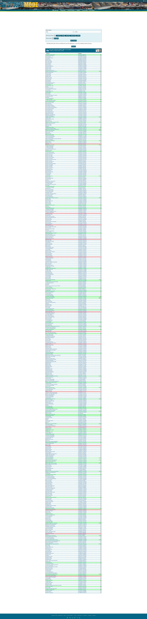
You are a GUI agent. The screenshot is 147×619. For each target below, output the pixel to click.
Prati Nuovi (48, 440)
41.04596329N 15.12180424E (82, 512)
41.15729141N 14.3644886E (82, 590)
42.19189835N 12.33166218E (82, 548)
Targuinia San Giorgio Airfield (50, 525)
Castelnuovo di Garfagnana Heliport (51, 193)
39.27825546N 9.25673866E (82, 300)
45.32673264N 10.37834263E (82, 325)
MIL (57, 38)
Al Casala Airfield (48, 65)
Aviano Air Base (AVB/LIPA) (50, 101)
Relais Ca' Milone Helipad (50, 455)
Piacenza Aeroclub (48, 413)
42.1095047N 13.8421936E (82, 220)
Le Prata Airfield (48, 331)
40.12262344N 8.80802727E (82, 54)
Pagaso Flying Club (49, 390)
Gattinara (47, 284)
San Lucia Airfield (48, 480)
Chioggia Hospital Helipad (50, 209)
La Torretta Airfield (49, 324)
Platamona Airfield (48, 427)
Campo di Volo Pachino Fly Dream (51, 159)
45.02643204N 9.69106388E (82, 416)
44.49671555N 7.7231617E (82, 143)
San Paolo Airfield (48, 483)
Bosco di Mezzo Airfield (49, 131)
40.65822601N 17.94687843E (82, 140)
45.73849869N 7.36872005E (82, 221)
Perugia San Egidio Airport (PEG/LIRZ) (51, 409)
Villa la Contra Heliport (49, 582)
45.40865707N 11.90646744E (82, 388)
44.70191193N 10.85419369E (82, 169)
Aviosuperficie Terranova (49, 112)
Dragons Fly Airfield (49, 243)
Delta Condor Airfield (49, 237)
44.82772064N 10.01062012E (82, 170)
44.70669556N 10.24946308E (82, 103)
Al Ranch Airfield (48, 67)
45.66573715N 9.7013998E (82, 122)
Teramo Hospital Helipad (49, 527)
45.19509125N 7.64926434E (82, 541)
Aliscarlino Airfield (49, 77)
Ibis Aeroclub (48, 299)
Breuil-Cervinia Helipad (49, 139)
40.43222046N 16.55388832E (82, 351)
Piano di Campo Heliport (49, 420)
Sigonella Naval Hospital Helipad (50, 509)
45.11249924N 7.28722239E (82, 168)
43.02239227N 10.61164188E (82, 299)
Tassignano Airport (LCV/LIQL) (50, 526)
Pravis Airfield (48, 444)
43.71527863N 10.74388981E (82, 466)
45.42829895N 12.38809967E (82, 564)
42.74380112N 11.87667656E (82, 57)
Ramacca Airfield (48, 450)
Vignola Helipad (48, 581)
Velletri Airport (48, 561)
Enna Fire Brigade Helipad (50, 247)
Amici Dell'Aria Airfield (49, 83)
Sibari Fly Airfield (48, 506)
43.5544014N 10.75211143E (82, 439)
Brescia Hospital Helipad (49, 137)
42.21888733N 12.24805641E (82, 559)
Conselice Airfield (48, 218)
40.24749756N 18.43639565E (82, 491)
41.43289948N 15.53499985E (82, 266)
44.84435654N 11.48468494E (82, 301)
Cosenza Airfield (48, 224)
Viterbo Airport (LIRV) (49, 586)
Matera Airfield (48, 351)
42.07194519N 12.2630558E (82, 495)
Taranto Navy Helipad (49, 522)
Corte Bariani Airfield (49, 223)
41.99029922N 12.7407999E (82, 298)
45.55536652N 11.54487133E (82, 476)
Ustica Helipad (48, 550)
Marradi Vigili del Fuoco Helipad (50, 350)
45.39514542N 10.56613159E (82, 240)
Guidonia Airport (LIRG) (49, 298)
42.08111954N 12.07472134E (82, 134)
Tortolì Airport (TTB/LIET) (50, 533)
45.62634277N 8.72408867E (82, 355)
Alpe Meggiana (48, 80)
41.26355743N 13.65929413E (82, 275)
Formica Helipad (48, 276)
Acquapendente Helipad (49, 57)
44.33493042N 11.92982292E (82, 492)
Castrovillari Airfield (49, 195)
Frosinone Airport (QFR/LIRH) (50, 279)
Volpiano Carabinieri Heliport (50, 589)
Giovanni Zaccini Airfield (49, 292)
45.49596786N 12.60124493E (82, 311)
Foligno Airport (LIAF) (49, 269)
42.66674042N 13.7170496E (82, 527)
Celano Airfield (48, 198)
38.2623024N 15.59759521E (82, 282)
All (55, 35)
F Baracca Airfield (48, 250)
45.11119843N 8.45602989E (82, 184)
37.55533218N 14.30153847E (82, 248)
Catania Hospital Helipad (49, 196)
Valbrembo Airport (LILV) (50, 553)
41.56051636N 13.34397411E (82, 292)
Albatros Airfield (48, 68)
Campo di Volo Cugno (49, 155)
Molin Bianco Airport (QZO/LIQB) (51, 361)
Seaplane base (73, 35)
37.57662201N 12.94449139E (82, 112)
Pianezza (47, 418)
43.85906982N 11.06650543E (82, 443)
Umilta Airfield (48, 548)
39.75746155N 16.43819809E (82, 506)
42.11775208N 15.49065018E (82, 478)
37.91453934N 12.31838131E (82, 254)
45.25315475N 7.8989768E (82, 180)
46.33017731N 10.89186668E (82, 307)
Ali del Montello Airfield (49, 72)
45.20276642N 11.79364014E (82, 214)
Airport (58, 35)
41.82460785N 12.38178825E (82, 420)
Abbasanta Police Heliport (50, 55)
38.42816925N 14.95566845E (82, 591)
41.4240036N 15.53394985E (82, 267)
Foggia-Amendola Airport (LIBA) (51, 268)
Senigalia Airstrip (48, 504)
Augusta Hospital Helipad (49, 98)
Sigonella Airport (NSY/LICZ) (50, 508)
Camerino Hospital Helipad (50, 152)
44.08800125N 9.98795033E (82, 497)
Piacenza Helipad (48, 416)
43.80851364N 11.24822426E (82, 178)
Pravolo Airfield (48, 445)
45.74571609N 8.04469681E (82, 80)
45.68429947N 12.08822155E (82, 309)
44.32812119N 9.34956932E (82, 484)
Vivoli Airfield (48, 587)
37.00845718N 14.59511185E (82, 111)
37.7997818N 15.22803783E (82, 85)
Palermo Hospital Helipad (49, 395)
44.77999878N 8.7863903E (82, 380)
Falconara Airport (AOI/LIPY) (50, 251)
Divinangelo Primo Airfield (50, 241)
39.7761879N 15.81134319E (82, 110)
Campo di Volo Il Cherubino (50, 157)
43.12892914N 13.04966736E (82, 152)
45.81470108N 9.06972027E (82, 217)
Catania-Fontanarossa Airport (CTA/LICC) (52, 197)
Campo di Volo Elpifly (49, 156)
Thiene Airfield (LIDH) (49, 529)
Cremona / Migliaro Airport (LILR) (51, 226)
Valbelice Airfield (48, 552)
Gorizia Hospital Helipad (49, 295)
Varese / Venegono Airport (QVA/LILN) (51, 560)
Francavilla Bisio (48, 278)
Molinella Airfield (48, 362)
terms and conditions (70, 615)
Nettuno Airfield (48, 378)
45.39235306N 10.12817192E (82, 124)
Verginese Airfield (48, 569)
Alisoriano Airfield (49, 78)
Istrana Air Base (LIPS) (49, 309)
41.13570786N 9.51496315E (82, 582)
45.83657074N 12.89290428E (82, 219)
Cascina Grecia (48, 188)
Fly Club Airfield (48, 264)
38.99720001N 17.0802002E (82, 228)
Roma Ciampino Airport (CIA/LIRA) (51, 463)
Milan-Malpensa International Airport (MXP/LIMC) (53, 355)
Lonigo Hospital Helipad (49, 341)
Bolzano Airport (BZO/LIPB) (50, 130)
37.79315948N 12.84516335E (82, 133)
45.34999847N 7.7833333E (82, 188)
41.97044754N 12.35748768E (82, 322)
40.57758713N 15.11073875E (82, 408)
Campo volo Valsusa (49, 168)
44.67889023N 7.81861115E (82, 165)
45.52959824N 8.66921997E (82, 151)
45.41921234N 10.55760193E (82, 330)
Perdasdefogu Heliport (49, 407)
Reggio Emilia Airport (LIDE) (50, 454)
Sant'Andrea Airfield (49, 491)
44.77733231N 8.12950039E (82, 164)
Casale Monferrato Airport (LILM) (51, 184)
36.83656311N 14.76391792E (82, 360)
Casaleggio (47, 185)
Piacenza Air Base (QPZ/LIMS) (50, 414)
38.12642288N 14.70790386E (82, 171)
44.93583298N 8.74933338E (82, 422)
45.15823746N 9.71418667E (82, 212)
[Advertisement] (73, 20)
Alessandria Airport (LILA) (50, 70)
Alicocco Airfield (48, 73)
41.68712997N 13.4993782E (82, 313)
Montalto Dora (48, 367)
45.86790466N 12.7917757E (82, 391)
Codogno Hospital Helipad (50, 212)
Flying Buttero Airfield (49, 265)
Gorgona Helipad (48, 293)
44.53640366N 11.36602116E (82, 128)
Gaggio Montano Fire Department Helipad (52, 281)
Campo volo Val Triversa (49, 167)
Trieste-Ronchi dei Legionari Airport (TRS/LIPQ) (53, 540)
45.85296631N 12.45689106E (82, 142)
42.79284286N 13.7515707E (82, 583)
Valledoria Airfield (48, 557)
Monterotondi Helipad (49, 370)
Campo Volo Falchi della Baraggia (51, 163)
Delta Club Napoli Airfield (50, 236)
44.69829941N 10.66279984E (82, 454)
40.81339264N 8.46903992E (82, 427)
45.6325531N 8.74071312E (82, 187)
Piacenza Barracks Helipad (50, 415)
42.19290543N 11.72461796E (82, 525)
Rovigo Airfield (48, 467)
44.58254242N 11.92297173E (82, 75)
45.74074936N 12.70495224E (82, 399)
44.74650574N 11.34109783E (82, 412)
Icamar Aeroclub (48, 300)
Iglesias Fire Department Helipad (50, 302)
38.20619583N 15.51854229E (82, 352)
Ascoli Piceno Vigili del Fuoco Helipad (51, 95)
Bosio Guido (48, 132)
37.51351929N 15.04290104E (82, 196)
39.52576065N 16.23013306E (82, 224)
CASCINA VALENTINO (50, 189)
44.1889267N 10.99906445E (82, 281)
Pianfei (47, 419)
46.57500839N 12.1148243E (82, 256)
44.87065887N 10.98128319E (82, 239)
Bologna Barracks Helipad (50, 127)
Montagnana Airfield (49, 366)
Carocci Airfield (48, 179)
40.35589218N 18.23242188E (82, 271)
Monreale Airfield (48, 365)
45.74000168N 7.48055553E (82, 162)
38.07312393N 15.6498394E (82, 453)
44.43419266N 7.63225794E (82, 132)
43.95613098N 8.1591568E (82, 84)
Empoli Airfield (48, 246)
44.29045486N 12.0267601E (82, 584)
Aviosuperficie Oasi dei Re (50, 108)
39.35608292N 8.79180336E (82, 558)
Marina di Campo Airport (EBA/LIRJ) (51, 349)
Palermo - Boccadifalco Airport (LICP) (51, 393)
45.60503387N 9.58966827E (82, 385)
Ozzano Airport (48, 386)
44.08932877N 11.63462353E (82, 350)
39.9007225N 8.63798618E (82, 384)
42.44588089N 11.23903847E (82, 383)
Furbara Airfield (48, 280)
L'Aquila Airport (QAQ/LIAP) (50, 312)
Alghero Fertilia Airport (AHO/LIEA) (51, 71)
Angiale (47, 86)
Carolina (47, 180)
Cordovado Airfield (49, 219)
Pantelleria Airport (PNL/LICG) (50, 398)
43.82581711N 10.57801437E (82, 526)
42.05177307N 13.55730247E (82, 198)
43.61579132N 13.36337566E (82, 251)
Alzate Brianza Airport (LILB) (50, 82)
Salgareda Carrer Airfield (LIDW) (51, 472)
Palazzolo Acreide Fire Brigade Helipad (51, 392)
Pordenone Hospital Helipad (50, 435)
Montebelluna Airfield (49, 368)
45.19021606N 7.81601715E (82, 589)
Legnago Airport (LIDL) (49, 334)
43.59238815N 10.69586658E (82, 554)
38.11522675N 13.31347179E (82, 393)
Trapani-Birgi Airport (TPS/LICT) (51, 535)
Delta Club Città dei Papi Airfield (50, 235)
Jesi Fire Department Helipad (50, 310)
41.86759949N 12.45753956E (82, 477)
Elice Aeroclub (48, 245)
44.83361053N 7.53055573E (82, 86)
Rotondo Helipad (48, 465)
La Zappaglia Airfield (49, 325)
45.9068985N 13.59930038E (82, 294)
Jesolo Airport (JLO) (49, 311)
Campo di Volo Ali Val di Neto (50, 153)
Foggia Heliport (48, 267)
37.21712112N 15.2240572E (82, 99)
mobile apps (89, 615)
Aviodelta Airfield (48, 103)
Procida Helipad (48, 446)
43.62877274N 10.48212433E (82, 339)
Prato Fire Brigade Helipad (50, 443)
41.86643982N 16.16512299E (82, 578)
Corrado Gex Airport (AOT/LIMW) (51, 221)
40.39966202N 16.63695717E (82, 426)
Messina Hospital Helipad (49, 352)
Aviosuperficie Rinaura (49, 109)
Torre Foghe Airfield (49, 532)
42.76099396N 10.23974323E (82, 349)
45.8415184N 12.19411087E (82, 250)
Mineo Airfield (48, 357)
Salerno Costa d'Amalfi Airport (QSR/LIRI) (52, 471)
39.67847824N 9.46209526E (82, 406)
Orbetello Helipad (48, 383)
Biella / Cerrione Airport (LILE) (50, 123)
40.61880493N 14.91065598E (82, 471)
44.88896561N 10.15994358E (82, 272)
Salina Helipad (48, 473)
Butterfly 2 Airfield (49, 142)
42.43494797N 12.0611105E (82, 586)
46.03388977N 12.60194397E (82, 101)
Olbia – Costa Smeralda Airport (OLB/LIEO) (52, 381)
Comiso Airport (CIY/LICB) (50, 216)
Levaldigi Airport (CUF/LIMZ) (50, 336)
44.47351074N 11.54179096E (82, 386)
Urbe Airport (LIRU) (49, 549)
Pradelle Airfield (48, 438)
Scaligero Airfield (48, 502)
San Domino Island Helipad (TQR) (51, 478)
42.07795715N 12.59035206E (82, 370)
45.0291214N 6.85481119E (82, 500)
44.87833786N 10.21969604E (82, 475)
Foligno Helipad (48, 270)
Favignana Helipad (49, 254)
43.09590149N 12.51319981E (82, 409)
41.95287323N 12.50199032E (82, 549)
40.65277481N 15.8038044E (82, 437)
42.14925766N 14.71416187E (82, 581)
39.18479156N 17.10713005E (82, 153)
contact (75, 615)
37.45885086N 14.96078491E (82, 509)
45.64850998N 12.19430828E (82, 539)
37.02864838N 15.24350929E (82, 109)
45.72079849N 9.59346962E (82, 553)
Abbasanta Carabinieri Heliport (50, 54)
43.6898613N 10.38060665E (82, 424)
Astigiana (47, 97)
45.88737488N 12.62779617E (82, 125)
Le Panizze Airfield (49, 330)
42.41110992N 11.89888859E (82, 479)
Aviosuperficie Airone (49, 104)
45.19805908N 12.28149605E (82, 209)
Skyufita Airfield (48, 512)
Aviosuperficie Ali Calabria (50, 105)
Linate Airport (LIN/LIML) (50, 337)
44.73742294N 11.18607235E (82, 227)
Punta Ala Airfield (48, 447)
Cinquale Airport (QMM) (49, 210)
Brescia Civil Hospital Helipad (50, 136)
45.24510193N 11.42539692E (82, 366)
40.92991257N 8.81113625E (82, 557)
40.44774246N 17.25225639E (82, 522)
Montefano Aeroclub (49, 369)
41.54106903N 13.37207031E (82, 390)
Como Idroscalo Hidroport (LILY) (51, 217)
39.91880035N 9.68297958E (82, 533)
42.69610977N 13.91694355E (82, 421)
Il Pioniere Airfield (48, 305)
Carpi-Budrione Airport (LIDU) (50, 181)
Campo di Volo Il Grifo (49, 158)
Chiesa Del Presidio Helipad (50, 208)
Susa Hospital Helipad (49, 521)
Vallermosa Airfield (49, 558)
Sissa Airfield (48, 511)
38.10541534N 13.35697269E (82, 396)
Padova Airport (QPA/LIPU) (50, 387)
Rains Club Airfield (49, 449)
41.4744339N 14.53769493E (82, 363)
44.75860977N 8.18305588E (82, 126)
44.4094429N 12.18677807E (82, 452)
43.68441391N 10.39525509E (82, 423)
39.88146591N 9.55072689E (82, 328)
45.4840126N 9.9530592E (81, 480)
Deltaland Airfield (48, 239)
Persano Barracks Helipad (49, 408)
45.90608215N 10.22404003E (82, 249)
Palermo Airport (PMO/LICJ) (50, 394)
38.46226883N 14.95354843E (82, 338)
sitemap (65, 615)
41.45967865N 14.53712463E (82, 364)
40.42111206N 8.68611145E (82, 306)
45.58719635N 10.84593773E (82, 242)
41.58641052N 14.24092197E (82, 308)
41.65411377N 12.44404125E (82, 442)
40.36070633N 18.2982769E (82, 332)
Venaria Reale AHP (49, 562)
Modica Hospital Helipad (49, 360)
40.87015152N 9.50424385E (82, 382)
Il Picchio (47, 303)
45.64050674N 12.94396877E (82, 141)
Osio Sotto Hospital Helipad (50, 385)
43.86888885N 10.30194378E (82, 237)
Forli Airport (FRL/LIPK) (49, 274)
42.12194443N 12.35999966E (82, 199)
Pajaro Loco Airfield (49, 391)
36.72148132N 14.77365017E (82, 108)
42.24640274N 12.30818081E (82, 179)
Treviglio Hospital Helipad (50, 537)
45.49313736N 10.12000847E (82, 438)
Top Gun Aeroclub (48, 530)
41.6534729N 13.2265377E (82, 73)
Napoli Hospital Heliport (49, 377)
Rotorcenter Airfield (49, 466)
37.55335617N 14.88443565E (82, 106)
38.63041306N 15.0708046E (82, 397)
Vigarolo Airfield (48, 579)
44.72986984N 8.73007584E (82, 278)
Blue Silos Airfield (48, 125)
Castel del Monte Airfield (49, 190)
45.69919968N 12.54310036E (82, 472)
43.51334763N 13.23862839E (82, 310)
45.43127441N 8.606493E (81, 379)
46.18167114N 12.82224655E (82, 498)
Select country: (48, 30)
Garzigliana (47, 283)
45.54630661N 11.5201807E (82, 577)
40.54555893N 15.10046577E (82, 81)
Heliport (78, 35)
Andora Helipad (48, 84)
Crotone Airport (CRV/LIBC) (50, 228)
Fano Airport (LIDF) (49, 253)
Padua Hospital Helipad (49, 389)
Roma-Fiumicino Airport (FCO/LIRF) (51, 464)
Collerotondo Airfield (49, 213)
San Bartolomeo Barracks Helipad (51, 474)
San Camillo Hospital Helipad (50, 477)
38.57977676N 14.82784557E (82, 473)
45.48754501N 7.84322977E (82, 367)
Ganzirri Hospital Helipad (49, 282)
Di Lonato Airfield (48, 240)
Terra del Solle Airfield (49, 528)
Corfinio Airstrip (48, 220)
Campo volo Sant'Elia (49, 166)
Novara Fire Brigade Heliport (50, 379)
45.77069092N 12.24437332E (82, 69)
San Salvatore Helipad (49, 484)
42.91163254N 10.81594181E (82, 77)
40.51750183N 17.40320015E (82, 523)
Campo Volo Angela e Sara (50, 161)
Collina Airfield (48, 215)
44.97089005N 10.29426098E (82, 511)
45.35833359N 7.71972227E (82, 211)
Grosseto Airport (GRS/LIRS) (50, 297)
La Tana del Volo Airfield (49, 323)
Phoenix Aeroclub (48, 412)
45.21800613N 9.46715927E (82, 579)
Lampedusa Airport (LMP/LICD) (50, 327)
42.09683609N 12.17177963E (82, 135)
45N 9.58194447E (80, 413)
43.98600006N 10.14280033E (82, 210)
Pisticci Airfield (48, 426)
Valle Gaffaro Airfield (49, 556)
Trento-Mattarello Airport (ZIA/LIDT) (51, 536)
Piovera (47, 422)
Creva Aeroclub (48, 227)
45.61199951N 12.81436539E (82, 66)
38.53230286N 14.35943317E (82, 74)
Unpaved (67, 35)
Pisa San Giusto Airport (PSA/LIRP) (51, 423)
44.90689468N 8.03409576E (82, 167)
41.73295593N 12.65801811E (82, 191)
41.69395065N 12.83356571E (82, 561)
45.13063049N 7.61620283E (82, 562)
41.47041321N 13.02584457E (82, 241)
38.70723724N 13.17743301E (82, 550)
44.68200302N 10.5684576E (82, 530)
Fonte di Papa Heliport (49, 273)
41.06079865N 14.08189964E (82, 296)
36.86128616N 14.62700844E (82, 107)
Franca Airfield (48, 277)
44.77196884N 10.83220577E (82, 592)
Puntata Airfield (48, 448)
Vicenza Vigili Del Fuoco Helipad (51, 577)
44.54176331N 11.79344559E (82, 218)
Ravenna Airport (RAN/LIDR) (50, 451)
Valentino (47, 555)
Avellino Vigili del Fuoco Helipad (51, 100)
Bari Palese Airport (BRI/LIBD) (50, 114)
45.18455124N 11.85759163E (82, 113)
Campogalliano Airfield (49, 169)
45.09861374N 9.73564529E (82, 354)
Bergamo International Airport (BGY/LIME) (52, 122)
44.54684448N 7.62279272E (82, 336)
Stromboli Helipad (48, 520)
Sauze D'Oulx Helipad (49, 500)
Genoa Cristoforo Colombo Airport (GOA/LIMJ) (53, 285)
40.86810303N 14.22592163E (82, 377)
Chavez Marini (48, 207)
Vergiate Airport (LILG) (49, 568)
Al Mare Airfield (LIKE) (49, 66)
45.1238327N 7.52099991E (82, 418)
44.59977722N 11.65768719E (82, 362)
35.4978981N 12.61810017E (82, 327)
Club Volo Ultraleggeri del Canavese (51, 211)
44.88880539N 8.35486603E (82, 97)
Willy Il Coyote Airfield (49, 592)
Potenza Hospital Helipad (49, 437)
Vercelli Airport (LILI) (49, 567)
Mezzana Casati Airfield (49, 354)
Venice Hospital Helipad (49, 565)
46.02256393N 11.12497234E (82, 536)
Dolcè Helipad (48, 242)
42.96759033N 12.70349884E (82, 270)
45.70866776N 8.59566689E (82, 303)
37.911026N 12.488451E (81, 535)
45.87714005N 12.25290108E (82, 455)
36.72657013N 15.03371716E (82, 159)
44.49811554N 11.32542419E (82, 127)
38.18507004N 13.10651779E (82, 394)
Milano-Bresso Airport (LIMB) (50, 356)
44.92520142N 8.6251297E (82, 70)
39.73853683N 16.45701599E (82, 243)
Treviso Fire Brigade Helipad (50, 538)
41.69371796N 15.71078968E (82, 465)
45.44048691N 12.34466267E (82, 565)
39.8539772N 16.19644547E (82, 195)
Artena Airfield (48, 94)
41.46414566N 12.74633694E (82, 93)
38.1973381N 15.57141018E (82, 353)
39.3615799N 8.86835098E (82, 469)
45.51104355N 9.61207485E (82, 537)
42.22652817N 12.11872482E (82, 79)
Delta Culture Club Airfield (50, 238)
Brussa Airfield (48, 141)
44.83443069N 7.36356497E (82, 283)
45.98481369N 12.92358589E (82, 65)
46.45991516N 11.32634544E (82, 130)
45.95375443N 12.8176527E (82, 186)
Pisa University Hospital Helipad (50, 425)
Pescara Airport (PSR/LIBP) (50, 411)
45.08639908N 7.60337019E (82, 531)
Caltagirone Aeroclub (49, 150)
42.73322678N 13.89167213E (82, 225)
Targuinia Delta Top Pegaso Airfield (51, 524)
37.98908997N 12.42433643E (82, 276)
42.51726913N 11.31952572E (82, 265)
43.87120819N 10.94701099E (82, 304)
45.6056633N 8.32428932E (82, 284)
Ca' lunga (47, 143)
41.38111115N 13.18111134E (82, 102)
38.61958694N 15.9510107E (82, 105)
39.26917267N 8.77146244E (82, 323)
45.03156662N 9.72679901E (82, 415)
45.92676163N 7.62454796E (82, 139)
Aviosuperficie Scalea (49, 110)
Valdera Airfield (48, 554)
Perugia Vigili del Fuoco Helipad (50, 410)
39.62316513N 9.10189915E (82, 496)
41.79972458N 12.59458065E (82, 463)
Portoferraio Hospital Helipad (50, 436)
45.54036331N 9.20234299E (82, 356)
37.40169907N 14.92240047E (82, 508)
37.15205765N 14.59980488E (82, 131)
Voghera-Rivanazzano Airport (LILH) (51, 588)
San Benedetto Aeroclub (49, 475)
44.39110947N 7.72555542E (82, 419)
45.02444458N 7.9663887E (82, 194)
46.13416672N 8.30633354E (82, 207)
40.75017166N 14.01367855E (82, 446)
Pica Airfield (48, 421)
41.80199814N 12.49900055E (82, 208)
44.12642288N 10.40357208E (82, 193)
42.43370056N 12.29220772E (82, 78)
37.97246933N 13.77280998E (82, 68)
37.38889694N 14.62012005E (82, 450)
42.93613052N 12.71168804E (82, 269)
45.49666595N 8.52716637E (82, 185)
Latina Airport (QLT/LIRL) (50, 329)
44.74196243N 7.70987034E (82, 166)
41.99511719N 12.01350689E (82, 280)
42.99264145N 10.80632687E (82, 587)
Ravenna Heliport (48, 452)
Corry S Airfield (48, 222)
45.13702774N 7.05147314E (82, 521)
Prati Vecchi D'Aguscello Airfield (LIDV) (52, 441)
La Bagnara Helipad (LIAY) (50, 313)
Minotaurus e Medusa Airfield (50, 358)
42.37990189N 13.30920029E (82, 312)
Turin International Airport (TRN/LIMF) (51, 541)
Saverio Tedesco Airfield (49, 501)
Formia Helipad (48, 275)
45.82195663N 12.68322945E (82, 444)
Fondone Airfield (48, 271)
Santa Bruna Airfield (49, 493)
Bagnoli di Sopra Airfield (49, 113)
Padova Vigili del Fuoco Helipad (50, 388)
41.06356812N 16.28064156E (82, 190)
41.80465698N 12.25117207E (82, 464)
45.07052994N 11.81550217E (82, 468)
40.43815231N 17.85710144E (82, 482)
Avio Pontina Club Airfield (50, 102)
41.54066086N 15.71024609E (82, 268)
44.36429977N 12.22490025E (82, 451)
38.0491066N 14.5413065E (82, 358)
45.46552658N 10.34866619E (82, 183)
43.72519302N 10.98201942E (82, 246)
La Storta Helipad (48, 322)
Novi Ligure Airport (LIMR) (50, 380)
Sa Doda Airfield (48, 469)
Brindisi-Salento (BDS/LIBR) (50, 140)
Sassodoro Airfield (49, 498)
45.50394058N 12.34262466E (82, 566)
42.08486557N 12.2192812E (82, 580)
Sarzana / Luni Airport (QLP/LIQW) (51, 497)
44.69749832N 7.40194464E (82, 189)
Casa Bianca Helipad (49, 183)
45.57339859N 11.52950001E (82, 576)
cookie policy (85, 615)
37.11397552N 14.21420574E (82, 104)
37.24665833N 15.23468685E (82, 98)
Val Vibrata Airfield (49, 551)
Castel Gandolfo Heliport (49, 191)
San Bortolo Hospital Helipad (50, 476)
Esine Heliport (48, 249)
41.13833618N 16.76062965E (82, 114)
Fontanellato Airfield (49, 272)
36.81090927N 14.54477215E (82, 156)
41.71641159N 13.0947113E (82, 235)
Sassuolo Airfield (48, 499)
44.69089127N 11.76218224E (82, 569)
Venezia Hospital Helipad (49, 563)
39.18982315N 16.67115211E (82, 277)
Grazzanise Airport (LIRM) (50, 296)
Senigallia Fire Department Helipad (51, 505)
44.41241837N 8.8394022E (82, 285)
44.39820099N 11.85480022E (82, 342)
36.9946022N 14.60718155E (82, 216)
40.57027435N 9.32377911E (82, 340)
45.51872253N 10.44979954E (82, 510)
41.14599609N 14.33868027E (82, 449)
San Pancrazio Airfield (49, 482)
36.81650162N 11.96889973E (82, 398)
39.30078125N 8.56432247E (82, 302)
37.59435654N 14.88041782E (82, 157)
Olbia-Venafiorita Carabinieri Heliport (51, 382)
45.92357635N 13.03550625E (82, 67)
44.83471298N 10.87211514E (82, 181)
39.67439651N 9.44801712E (82, 407)
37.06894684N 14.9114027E (82, 392)
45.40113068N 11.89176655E (82, 389)
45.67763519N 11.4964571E (82, 529)
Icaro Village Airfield (49, 301)
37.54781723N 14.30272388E (82, 247)
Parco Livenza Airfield (49, 399)
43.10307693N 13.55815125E (82, 494)
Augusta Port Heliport (49, 99)
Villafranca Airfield (49, 584)
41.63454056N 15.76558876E (82, 501)
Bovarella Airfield (48, 133)
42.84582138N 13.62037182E (82, 95)
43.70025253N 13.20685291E (82, 505)
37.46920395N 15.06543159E (82, 197)
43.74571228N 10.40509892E (82, 331)
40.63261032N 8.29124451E (82, 71)
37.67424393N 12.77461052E (82, 552)
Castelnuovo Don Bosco (49, 194)
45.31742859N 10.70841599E (82, 502)
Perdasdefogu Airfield (49, 406)
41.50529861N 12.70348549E (82, 378)
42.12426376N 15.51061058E (82, 481)
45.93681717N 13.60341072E (82, 295)
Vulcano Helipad (48, 591)
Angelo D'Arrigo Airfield (49, 85)
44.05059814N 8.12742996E (82, 585)
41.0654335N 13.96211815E (82, 236)
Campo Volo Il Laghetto (49, 164)
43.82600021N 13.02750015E (82, 253)
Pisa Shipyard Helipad (49, 424)
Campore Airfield (48, 170)
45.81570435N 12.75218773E (82, 445)
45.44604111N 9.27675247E (82, 337)
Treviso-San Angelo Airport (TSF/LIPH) (52, 539)
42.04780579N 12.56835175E (82, 273)
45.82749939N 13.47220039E (82, 540)
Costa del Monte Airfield (49, 225)
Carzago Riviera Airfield (49, 182)
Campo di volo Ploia (49, 160)
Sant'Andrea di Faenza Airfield (50, 492)
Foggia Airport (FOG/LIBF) (50, 266)
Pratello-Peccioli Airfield (49, 439)
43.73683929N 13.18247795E (82, 504)
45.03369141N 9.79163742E (82, 76)
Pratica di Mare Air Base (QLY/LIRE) (51, 442)
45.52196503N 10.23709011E (82, 137)
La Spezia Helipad (48, 321)
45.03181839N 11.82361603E (82, 467)
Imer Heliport (48, 307)
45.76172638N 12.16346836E (82, 72)
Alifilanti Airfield (48, 75)
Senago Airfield (48, 503)
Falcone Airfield (48, 252)
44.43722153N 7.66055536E (82, 555)
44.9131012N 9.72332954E (82, 414)
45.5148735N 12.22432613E (82, 563)
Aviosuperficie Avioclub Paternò (50, 106)
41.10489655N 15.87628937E (82, 252)
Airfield (62, 35)
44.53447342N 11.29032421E (82, 129)
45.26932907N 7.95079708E (82, 440)
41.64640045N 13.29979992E (82, 279)
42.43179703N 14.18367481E (82, 411)
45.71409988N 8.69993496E (82, 568)
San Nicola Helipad (49, 481)
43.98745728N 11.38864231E (82, 215)
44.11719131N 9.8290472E (82, 321)
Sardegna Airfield (48, 496)
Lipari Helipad (48, 338)
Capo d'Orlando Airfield (49, 171)
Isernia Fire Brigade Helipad (50, 308)
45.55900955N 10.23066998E (82, 136)
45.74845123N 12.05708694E (82, 368)
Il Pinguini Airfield (49, 304)
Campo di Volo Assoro (49, 154)
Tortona (47, 534)
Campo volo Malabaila (49, 165)
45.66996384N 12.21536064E (82, 538)
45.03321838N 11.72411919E (82, 223)
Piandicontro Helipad (49, 417)
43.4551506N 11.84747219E (82, 361)
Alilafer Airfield (48, 76)
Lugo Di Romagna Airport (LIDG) (51, 342)
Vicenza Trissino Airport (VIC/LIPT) (51, 576)
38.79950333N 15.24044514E (82, 520)
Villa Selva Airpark (49, 583)
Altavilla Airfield (48, 81)
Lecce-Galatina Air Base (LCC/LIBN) (51, 333)
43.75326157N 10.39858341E (82, 448)
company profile (79, 615)
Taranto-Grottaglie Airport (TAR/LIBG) (51, 523)
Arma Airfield (48, 93)
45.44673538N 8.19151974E (82, 163)
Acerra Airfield (48, 56)
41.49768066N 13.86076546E (82, 474)
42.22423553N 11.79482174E (82, 524)
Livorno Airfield (48, 339)
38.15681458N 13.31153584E (82, 395)
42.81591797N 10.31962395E (82, 436)
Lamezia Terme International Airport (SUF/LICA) (53, 326)
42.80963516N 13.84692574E (82, 551)
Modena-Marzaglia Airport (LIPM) (51, 359)
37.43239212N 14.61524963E (82, 155)
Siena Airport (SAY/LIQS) (50, 507)
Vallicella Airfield (48, 559)
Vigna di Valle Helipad (49, 580)
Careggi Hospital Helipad (49, 178)
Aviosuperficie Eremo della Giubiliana (51, 107)
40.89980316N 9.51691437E (82, 381)
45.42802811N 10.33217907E (82, 138)
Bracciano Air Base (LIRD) (50, 134)
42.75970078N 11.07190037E (82, 297)
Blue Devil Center (48, 124)
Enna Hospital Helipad (49, 248)
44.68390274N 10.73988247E (82, 192)
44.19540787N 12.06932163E (82, 274)
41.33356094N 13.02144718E (82, 470)
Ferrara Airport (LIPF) (49, 255)
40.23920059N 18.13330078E (82, 333)
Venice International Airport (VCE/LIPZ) (52, 566)
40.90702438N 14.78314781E (82, 100)
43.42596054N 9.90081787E (82, 293)
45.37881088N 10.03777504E (82, 483)
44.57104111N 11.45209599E (82, 238)
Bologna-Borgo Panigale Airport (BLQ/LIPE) (52, 129)
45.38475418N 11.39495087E (82, 341)
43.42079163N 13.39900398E (82, 369)
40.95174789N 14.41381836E (82, 56)
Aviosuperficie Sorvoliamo (50, 111)
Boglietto (47, 126)
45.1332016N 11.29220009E (82, 334)
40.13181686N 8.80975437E (82, 55)
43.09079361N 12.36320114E (82, 410)
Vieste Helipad (48, 578)
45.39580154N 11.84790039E (82, 387)
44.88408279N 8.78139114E (82, 160)
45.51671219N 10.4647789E (82, 182)
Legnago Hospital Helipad (50, 335)
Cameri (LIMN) (48, 151)
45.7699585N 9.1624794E (81, 82)
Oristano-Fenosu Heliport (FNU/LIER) (51, 384)
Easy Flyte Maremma (49, 244)
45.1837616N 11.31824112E (82, 335)
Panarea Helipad (48, 397)
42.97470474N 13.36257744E (82, 417)
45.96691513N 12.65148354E (82, 434)
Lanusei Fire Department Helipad (50, 328)
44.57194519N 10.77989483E (82, 499)
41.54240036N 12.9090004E (82, 329)
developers (94, 615)
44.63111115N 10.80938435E (82, 359)
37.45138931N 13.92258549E (82, 200)
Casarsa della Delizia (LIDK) (50, 186)
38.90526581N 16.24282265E (82, 326)
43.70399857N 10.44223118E (82, 425)
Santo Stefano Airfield (49, 495)
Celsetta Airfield (48, 199)
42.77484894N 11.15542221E (82, 528)
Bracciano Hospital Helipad (50, 135)
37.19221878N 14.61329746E (82, 150)
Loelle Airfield (48, 340)
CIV (55, 38)
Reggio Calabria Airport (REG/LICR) (51, 453)
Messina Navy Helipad (49, 353)
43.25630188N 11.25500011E (82, 507)
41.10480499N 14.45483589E (82, 264)
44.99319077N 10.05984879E (82, 324)
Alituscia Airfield (48, 79)
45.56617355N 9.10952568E (82, 503)
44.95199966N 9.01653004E (82, 588)
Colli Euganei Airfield (49, 214)
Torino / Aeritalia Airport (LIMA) (50, 531)
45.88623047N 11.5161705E (82, 96)
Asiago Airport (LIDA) (49, 96)
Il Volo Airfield (48, 306)
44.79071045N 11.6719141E (82, 441)
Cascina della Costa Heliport (50, 187)
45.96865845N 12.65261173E (82, 435)
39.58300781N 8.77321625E (82, 365)
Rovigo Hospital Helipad (49, 468)
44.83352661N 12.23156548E (82, 556)
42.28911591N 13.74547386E (82, 213)
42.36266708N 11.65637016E (82, 244)
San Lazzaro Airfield (49, 479)
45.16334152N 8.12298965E (82, 161)
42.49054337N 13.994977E (82, 245)
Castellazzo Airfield (49, 192)
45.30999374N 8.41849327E (82, 567)
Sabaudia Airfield (48, 470)
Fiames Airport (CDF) (49, 256)
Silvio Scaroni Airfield (49, 510)
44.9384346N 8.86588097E (82, 534)
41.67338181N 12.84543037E (82, 94)
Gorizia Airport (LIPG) (49, 294)
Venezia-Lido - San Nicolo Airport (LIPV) (52, 564)
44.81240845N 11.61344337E (82, 255)
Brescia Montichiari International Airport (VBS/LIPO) (53, 138)
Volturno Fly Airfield (49, 590)
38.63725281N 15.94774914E (82, 158)
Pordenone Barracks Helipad (50, 434)
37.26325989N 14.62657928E (82, 357)
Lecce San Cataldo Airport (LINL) (51, 332)
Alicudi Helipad (48, 74)
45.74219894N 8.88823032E (82, 560)
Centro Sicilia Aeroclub (49, 200)
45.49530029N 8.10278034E (82, 123)
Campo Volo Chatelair (49, 162)
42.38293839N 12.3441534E (82, 493)
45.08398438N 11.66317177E (82, 305)
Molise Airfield (48, 363)
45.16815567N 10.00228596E (82, 226)
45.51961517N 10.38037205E (82, 222)
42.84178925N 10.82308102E (82, 447)
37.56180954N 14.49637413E (82, 154)
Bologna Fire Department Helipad (51, 128)
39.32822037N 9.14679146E (82, 83)
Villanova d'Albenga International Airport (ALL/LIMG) (53, 585)
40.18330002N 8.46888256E (82, 532)
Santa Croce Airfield (49, 494)
